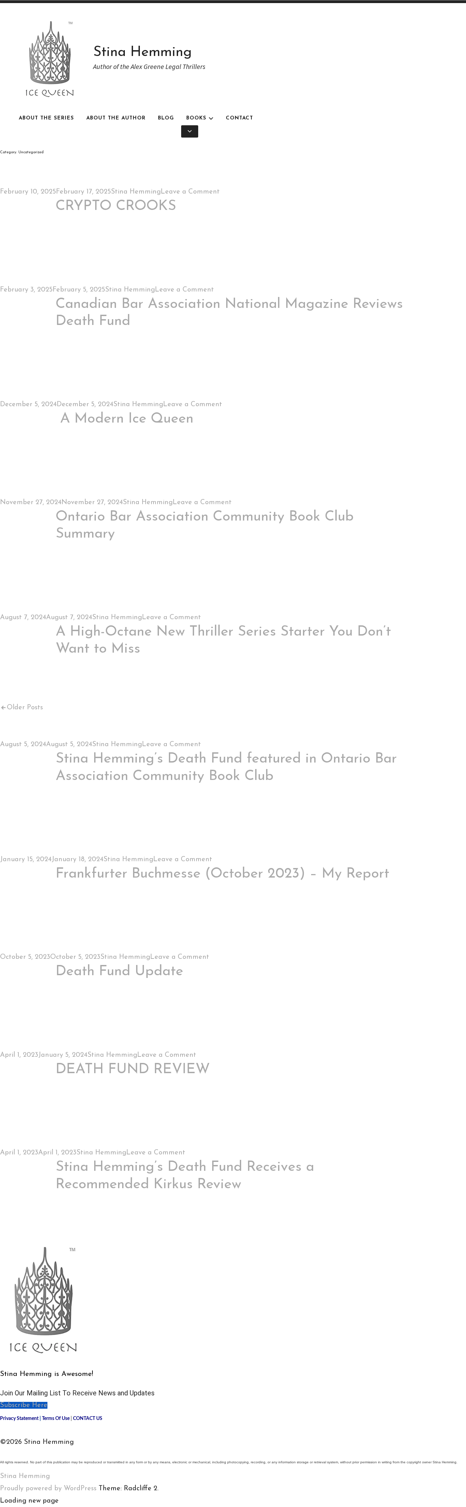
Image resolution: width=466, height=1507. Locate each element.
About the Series (46, 118)
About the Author (116, 118)
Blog (166, 118)
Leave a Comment (190, 191)
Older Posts (25, 707)
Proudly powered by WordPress (48, 1488)
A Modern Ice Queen (124, 419)
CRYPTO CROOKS (116, 206)
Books (196, 118)
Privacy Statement (19, 1418)
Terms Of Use (56, 1418)
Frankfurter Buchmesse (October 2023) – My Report (222, 874)
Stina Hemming (142, 52)
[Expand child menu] (189, 131)
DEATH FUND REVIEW (133, 1069)
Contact (239, 118)
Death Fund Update (119, 971)
